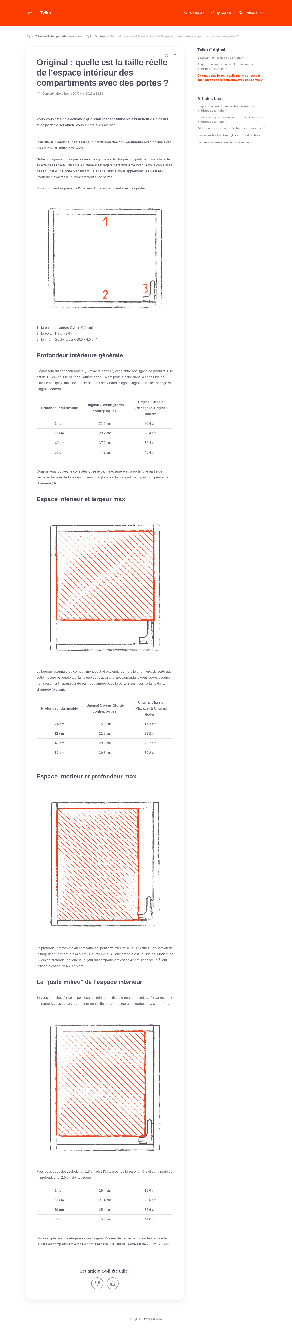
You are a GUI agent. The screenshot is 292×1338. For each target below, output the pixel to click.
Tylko (45, 12)
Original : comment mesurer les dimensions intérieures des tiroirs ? (225, 66)
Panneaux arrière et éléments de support (224, 142)
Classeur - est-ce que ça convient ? (220, 57)
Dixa (159, 1319)
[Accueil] (30, 13)
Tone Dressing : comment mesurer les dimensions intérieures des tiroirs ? (229, 119)
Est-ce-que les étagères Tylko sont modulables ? (228, 135)
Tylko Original (95, 36)
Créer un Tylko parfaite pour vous (58, 36)
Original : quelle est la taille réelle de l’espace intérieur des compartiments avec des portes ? (174, 36)
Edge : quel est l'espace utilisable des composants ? (231, 128)
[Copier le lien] (175, 55)
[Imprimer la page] (166, 55)
